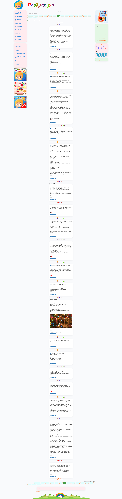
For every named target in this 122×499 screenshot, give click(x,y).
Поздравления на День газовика (102, 36)
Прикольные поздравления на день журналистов (103, 40)
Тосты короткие (18, 19)
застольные (41, 15)
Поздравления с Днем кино (103, 26)
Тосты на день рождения (19, 12)
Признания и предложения (20, 53)
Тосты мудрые (17, 20)
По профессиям (18, 54)
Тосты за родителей (18, 39)
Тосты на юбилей (18, 13)
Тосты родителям (18, 40)
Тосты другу (17, 30)
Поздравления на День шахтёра (102, 28)
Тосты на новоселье (18, 37)
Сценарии (17, 66)
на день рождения (30, 15)
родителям (34, 17)
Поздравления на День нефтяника (102, 38)
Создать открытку (53, 46)
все (29, 20)
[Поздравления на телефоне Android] (101, 16)
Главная (29, 13)
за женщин (80, 15)
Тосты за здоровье (18, 26)
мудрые (58, 15)
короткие (54, 15)
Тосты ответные (18, 36)
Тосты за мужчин (18, 27)
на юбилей (36, 15)
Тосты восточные (18, 22)
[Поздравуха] (20, 5)
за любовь (66, 15)
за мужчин (76, 15)
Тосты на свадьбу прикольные (20, 35)
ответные (89, 15)
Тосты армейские (18, 23)
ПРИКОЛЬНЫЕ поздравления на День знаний (103, 30)
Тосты (16, 60)
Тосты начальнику (18, 32)
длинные (33, 20)
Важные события (18, 46)
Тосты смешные (18, 17)
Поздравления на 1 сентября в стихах (103, 32)
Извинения (17, 64)
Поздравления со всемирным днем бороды (103, 34)
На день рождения (18, 44)
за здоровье (71, 15)
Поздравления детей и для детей (20, 57)
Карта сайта (38, 491)
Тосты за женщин (18, 29)
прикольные (46, 15)
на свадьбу (85, 15)
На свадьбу (17, 50)
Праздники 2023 (99, 59)
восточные (62, 15)
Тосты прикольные (18, 16)
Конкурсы (17, 61)
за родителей (30, 17)
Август (102, 44)
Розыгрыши (17, 63)
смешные (50, 15)
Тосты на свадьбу (18, 33)
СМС (16, 58)
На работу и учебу (18, 47)
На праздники (17, 49)
